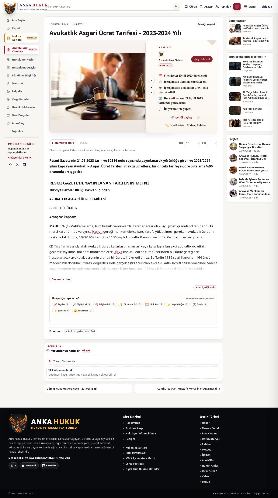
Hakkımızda (133, 423)
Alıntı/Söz (208, 460)
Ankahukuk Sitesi (170, 60)
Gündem (77, 24)
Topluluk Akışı (134, 428)
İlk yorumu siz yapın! (177, 109)
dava (118, 252)
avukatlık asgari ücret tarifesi (79, 331)
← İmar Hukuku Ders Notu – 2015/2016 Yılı (71, 388)
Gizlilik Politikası (136, 453)
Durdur (84, 142)
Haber (206, 423)
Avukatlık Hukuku (59, 24)
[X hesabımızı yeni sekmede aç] (17, 164)
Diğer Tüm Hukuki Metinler (142, 469)
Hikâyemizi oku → (19, 157)
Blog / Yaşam (209, 433)
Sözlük (206, 481)
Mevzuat (207, 449)
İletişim (130, 439)
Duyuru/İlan (209, 471)
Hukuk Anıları (210, 465)
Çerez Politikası (135, 463)
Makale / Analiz (211, 428)
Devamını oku (61, 279)
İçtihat (206, 455)
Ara (177, 6)
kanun (97, 231)
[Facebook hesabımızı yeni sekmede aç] (10, 164)
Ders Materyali (211, 439)
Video (205, 476)
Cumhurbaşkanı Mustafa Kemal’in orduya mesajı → (188, 388)
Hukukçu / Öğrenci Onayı (141, 433)
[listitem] (190, 6)
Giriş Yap (267, 6)
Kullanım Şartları (136, 447)
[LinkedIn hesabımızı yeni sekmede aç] (24, 164)
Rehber (206, 444)
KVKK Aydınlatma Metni (140, 458)
